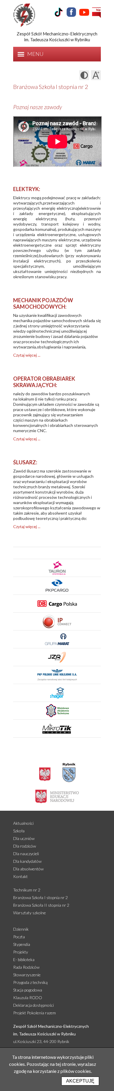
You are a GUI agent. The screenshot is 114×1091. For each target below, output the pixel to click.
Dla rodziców (24, 845)
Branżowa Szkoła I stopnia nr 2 (40, 897)
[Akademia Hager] (57, 693)
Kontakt (20, 876)
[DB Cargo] (57, 603)
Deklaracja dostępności (33, 1005)
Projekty (20, 951)
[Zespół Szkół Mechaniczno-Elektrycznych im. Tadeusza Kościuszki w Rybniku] (28, 15)
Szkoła (19, 830)
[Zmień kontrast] (84, 75)
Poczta (19, 936)
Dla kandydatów (27, 861)
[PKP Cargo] (57, 586)
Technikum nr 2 (26, 889)
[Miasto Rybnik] (69, 772)
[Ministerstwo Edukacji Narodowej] (57, 796)
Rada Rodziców (26, 967)
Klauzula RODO (27, 997)
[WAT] (57, 710)
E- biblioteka (23, 959)
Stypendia (21, 944)
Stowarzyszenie (27, 974)
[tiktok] (58, 12)
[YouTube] (84, 12)
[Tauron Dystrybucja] (57, 568)
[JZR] (57, 657)
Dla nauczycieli (26, 853)
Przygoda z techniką (30, 982)
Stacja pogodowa (27, 989)
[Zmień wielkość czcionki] (96, 75)
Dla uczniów (23, 838)
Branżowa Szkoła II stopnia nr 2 (41, 905)
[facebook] (71, 12)
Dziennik (21, 929)
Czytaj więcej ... (26, 355)
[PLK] (57, 675)
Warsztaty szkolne (29, 912)
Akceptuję (80, 1080)
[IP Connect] (57, 621)
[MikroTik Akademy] (57, 728)
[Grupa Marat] (57, 639)
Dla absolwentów (28, 868)
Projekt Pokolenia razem (34, 1012)
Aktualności (23, 823)
